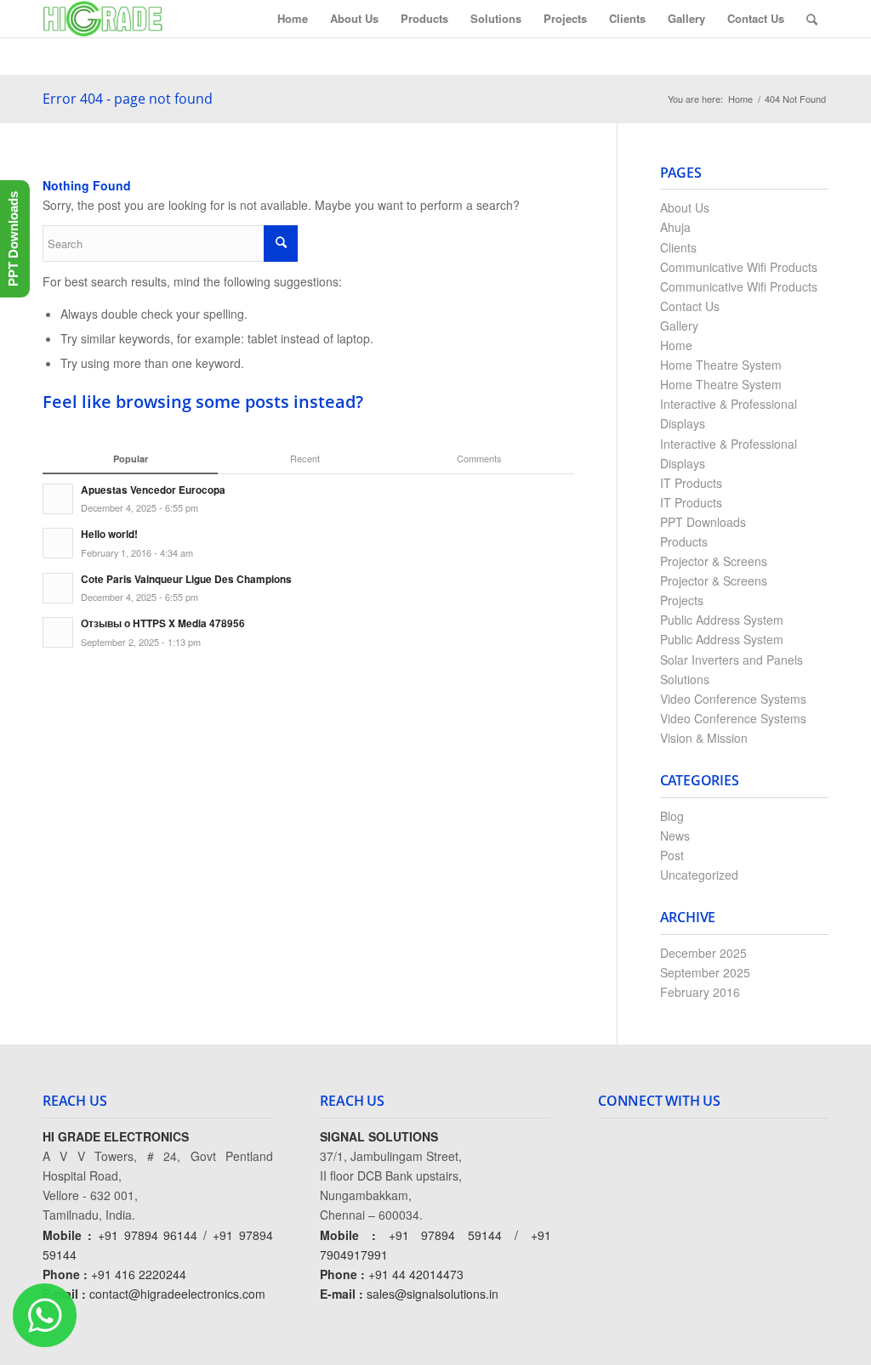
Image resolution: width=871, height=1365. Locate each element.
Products (684, 541)
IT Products (691, 482)
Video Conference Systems (733, 698)
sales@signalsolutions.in (432, 1293)
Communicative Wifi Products (738, 266)
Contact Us (690, 305)
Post (672, 855)
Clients (678, 247)
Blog (672, 815)
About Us (684, 207)
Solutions (684, 679)
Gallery (679, 325)
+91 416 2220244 (138, 1274)
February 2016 (700, 991)
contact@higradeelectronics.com (177, 1293)
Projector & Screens (713, 560)
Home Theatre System (721, 364)
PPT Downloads (703, 521)
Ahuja (675, 226)
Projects (681, 600)
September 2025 (705, 972)
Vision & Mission (704, 737)
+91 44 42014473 (416, 1274)
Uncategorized (699, 874)
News (675, 835)
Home (740, 99)
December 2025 (703, 952)
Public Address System (721, 619)
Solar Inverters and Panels (731, 659)
